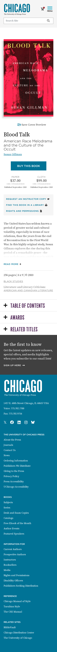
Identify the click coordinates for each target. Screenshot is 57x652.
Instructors (10, 559)
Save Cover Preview (34, 125)
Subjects (8, 502)
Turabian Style (12, 606)
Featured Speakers (14, 533)
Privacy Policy (11, 476)
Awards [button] (17, 317)
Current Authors (13, 549)
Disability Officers (13, 580)
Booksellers (10, 564)
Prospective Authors (15, 554)
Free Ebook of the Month (17, 523)
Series (7, 507)
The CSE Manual (13, 611)
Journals (8, 445)
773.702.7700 (17, 408)
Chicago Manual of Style (17, 601)
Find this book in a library (26, 204)
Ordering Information (16, 460)
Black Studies (13, 281)
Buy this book (31, 166)
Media (7, 570)
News (7, 455)
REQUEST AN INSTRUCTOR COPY (28, 198)
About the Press (12, 439)
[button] (13, 264)
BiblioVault (10, 627)
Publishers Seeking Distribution (21, 585)
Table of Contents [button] (27, 306)
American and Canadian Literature (28, 290)
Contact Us (10, 450)
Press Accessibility (14, 481)
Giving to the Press (14, 471)
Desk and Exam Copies (16, 512)
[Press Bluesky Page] (33, 422)
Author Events (11, 528)
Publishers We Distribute (17, 465)
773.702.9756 (15, 413)
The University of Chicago (18, 637)
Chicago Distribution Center (19, 632)
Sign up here (14, 365)
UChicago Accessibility (16, 486)
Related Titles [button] (24, 329)
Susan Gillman (13, 154)
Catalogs (8, 518)
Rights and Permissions (24, 210)
